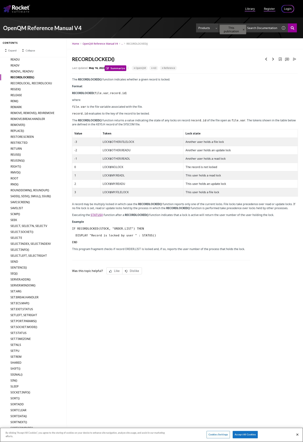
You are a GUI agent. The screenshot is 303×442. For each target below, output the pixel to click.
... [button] (122, 43)
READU (15, 59)
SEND (14, 261)
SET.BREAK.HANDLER (24, 297)
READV (15, 65)
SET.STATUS (18, 333)
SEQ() (14, 273)
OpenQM (141, 68)
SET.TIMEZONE (21, 339)
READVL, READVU (22, 71)
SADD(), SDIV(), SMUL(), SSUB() (31, 196)
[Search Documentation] (292, 27)
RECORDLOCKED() (22, 77)
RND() (14, 184)
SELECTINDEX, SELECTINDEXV (31, 244)
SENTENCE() (19, 267)
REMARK (16, 107)
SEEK (14, 220)
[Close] (297, 434)
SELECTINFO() (20, 250)
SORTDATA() (19, 416)
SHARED (16, 363)
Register (269, 9)
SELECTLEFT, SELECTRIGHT (29, 256)
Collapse (30, 50)
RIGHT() (16, 166)
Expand (12, 50)
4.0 (154, 68)
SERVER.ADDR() (21, 279)
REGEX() (16, 89)
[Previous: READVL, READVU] (266, 59)
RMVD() (16, 172)
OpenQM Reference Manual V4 (100, 43)
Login (287, 9)
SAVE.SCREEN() (20, 202)
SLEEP (15, 386)
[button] (243, 29)
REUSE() (16, 154)
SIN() (14, 380)
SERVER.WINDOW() (23, 285)
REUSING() (18, 160)
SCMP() (15, 214)
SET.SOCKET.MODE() (24, 327)
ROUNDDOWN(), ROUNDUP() (30, 190)
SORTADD (17, 404)
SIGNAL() (16, 374)
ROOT (14, 178)
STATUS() (97, 215)
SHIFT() (15, 368)
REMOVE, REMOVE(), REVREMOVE (32, 113)
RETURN (16, 149)
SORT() (15, 398)
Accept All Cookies (245, 434)
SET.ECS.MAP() (20, 303)
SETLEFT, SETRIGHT (24, 315)
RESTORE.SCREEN (22, 137)
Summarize (117, 68)
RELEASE (16, 95)
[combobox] (249, 27)
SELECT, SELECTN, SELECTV (29, 226)
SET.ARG (16, 291)
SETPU (15, 351)
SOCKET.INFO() (20, 392)
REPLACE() (17, 131)
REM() (14, 101)
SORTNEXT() (19, 422)
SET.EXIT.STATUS (22, 309)
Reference (169, 68)
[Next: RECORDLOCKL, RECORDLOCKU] (273, 59)
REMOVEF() (18, 125)
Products (204, 28)
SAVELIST (17, 208)
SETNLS (16, 345)
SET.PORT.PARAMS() (24, 321)
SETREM (16, 357)
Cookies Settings (218, 434)
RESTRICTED (19, 143)
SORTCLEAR (18, 410)
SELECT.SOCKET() (22, 232)
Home (75, 43)
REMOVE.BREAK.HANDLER (28, 119)
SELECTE (16, 238)
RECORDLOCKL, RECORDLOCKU (31, 83)
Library (250, 9)
